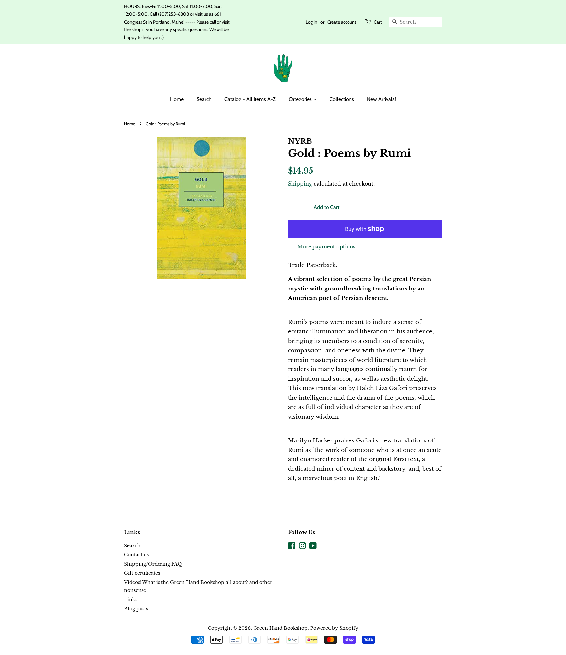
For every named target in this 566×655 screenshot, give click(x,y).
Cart (378, 22)
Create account (341, 22)
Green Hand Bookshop (280, 628)
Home (177, 99)
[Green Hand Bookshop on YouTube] (313, 547)
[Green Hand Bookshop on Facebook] (291, 547)
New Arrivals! (381, 99)
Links (130, 600)
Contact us (136, 555)
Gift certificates (142, 573)
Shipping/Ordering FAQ (153, 564)
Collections (342, 99)
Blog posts (136, 609)
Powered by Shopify (334, 628)
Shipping (300, 183)
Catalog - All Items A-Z (250, 99)
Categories (301, 99)
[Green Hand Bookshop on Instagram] (302, 547)
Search (204, 99)
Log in (311, 22)
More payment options (326, 246)
